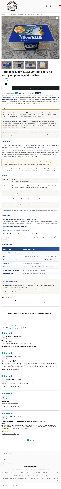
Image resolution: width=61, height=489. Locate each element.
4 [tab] (34, 57)
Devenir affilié (34, 478)
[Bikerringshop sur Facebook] (2, 454)
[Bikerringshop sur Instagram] (9, 454)
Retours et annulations (30, 481)
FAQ (42, 478)
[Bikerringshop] (12, 6)
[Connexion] (46, 6)
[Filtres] (23, 328)
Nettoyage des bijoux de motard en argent (15, 478)
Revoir (28, 475)
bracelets (46, 290)
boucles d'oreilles (37, 290)
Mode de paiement (26, 472)
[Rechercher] (55, 6)
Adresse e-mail (6, 463)
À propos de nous (18, 475)
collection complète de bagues (11, 285)
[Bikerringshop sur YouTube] (11, 454)
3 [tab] (31, 57)
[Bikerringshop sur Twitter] (4, 454)
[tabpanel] (30, 37)
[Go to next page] (36, 440)
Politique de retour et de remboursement (38, 469)
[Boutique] (50, 6)
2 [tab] (29, 57)
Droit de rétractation (52, 478)
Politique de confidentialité (10, 472)
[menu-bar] (3, 6)
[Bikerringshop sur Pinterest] (6, 454)
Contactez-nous (54, 472)
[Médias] (57, 18)
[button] (5, 81)
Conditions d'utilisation (40, 472)
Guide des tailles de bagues (40, 475)
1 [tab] (27, 57)
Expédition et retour (7, 297)
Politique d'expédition (17, 469)
